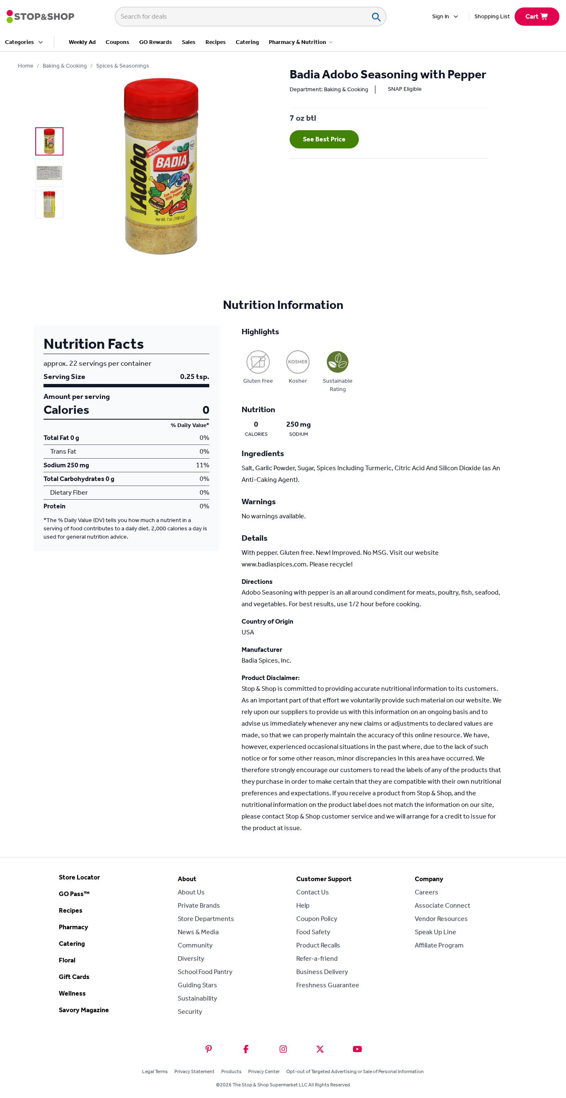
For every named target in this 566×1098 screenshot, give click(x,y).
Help (303, 905)
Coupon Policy (316, 919)
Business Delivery (322, 972)
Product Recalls (318, 945)
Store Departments (206, 919)
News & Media (198, 932)
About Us (191, 892)
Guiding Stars (197, 985)
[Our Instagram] (283, 1049)
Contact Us (312, 892)
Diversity (191, 958)
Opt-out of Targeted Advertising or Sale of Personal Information (355, 1071)
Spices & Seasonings (122, 65)
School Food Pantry (205, 972)
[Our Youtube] (357, 1049)
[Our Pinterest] (208, 1049)
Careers (426, 892)
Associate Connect (442, 905)
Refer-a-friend (317, 958)
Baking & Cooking (65, 65)
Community (195, 945)
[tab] (49, 141)
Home (26, 65)
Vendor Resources (441, 919)
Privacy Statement (194, 1071)
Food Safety (313, 932)
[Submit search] (376, 16)
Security (190, 1011)
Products (231, 1071)
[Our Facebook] (245, 1049)
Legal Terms (155, 1071)
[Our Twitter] (320, 1049)
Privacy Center (264, 1071)
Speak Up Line (435, 932)
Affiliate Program (439, 945)
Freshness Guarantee (327, 985)
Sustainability (197, 998)
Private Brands (199, 905)
